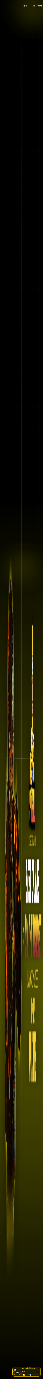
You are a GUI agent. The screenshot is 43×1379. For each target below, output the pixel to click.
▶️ (23, 1374)
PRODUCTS (37, 6)
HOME (25, 6)
